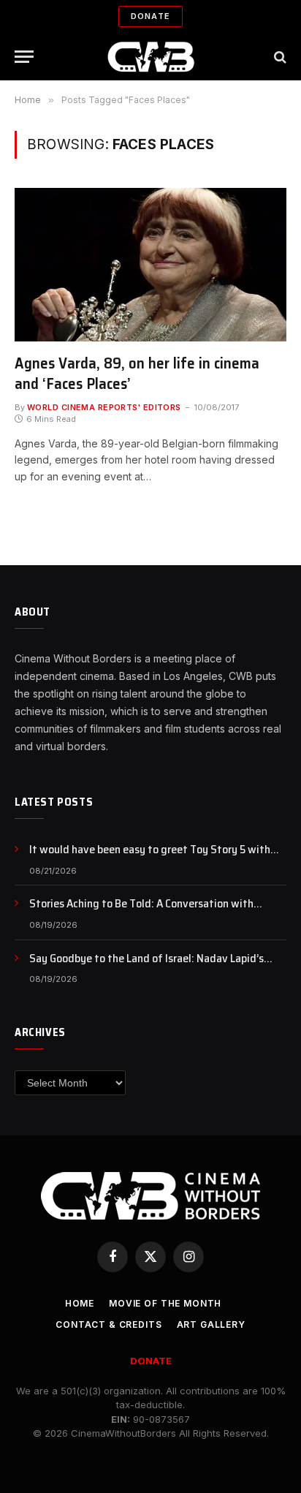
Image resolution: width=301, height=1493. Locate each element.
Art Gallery (211, 1324)
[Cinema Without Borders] (151, 56)
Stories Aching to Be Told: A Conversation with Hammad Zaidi (141, 911)
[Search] (278, 56)
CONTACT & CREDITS (108, 1324)
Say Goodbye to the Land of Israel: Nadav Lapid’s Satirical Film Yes (146, 966)
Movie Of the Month (165, 1303)
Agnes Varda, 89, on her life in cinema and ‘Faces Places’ (137, 373)
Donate (150, 16)
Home (79, 1303)
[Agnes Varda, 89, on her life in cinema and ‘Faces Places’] (150, 264)
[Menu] (24, 56)
